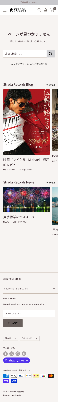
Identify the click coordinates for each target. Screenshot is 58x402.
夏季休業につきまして (19, 217)
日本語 (8, 338)
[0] (52, 10)
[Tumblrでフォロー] (24, 353)
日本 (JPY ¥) (26, 338)
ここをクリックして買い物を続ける (29, 63)
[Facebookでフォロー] (5, 353)
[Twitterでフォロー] (11, 353)
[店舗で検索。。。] (51, 53)
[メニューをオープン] (4, 10)
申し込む (13, 323)
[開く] (39, 10)
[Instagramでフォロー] (17, 353)
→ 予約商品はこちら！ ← (29, 2)
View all (50, 85)
